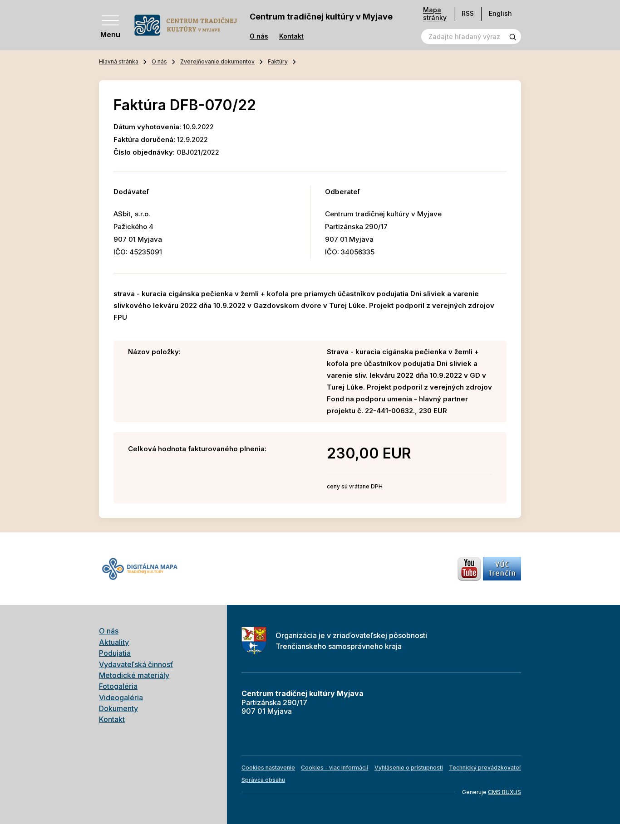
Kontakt (291, 36)
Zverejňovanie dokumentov (217, 61)
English (500, 13)
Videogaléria (121, 697)
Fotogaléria (118, 686)
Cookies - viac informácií (334, 767)
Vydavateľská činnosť (136, 664)
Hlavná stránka (118, 61)
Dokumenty (118, 708)
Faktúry (278, 61)
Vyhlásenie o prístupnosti (408, 767)
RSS (468, 13)
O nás (259, 36)
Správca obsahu (263, 779)
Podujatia (115, 653)
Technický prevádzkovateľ (485, 767)
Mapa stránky (435, 13)
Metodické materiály (134, 675)
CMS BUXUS (504, 792)
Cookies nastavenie (268, 767)
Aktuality (114, 642)
